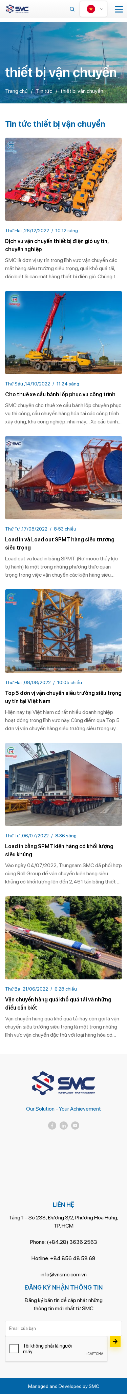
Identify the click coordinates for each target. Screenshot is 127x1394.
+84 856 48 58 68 (73, 1258)
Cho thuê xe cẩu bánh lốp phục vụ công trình (60, 394)
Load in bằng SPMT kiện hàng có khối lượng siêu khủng (59, 850)
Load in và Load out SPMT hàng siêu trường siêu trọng (59, 543)
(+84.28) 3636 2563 (72, 1242)
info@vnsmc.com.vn (64, 1274)
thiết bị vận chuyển (82, 91)
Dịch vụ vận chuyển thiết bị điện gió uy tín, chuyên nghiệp (56, 245)
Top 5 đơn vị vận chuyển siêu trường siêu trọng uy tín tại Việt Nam (63, 697)
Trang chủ (16, 91)
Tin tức (44, 91)
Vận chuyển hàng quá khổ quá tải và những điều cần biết (58, 1003)
